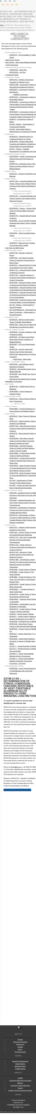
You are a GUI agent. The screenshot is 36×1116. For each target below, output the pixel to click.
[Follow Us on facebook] (35, 1111)
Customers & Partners (20, 1042)
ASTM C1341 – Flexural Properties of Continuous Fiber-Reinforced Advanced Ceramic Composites (22, 277)
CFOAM (20, 1078)
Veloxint (20, 1088)
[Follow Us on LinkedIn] (34, 1114)
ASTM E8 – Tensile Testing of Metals (22, 614)
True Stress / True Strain (18, 663)
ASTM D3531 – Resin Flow (18, 70)
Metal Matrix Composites (14, 381)
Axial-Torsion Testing (12, 60)
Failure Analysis (20, 1064)
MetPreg (20, 1083)
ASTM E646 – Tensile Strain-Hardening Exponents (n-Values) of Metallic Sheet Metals (22, 641)
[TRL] (9, 4)
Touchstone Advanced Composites (20, 1080)
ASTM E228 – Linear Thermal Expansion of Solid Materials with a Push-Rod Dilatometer (23, 671)
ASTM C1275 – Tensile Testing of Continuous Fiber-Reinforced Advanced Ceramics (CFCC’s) (22, 547)
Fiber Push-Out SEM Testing (15, 248)
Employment (20, 1044)
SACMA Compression (21, 95)
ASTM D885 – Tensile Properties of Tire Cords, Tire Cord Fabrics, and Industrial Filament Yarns (23, 579)
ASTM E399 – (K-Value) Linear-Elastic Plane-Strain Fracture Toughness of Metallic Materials (22, 339)
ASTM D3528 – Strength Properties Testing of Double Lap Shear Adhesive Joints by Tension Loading (22, 448)
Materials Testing (20, 1066)
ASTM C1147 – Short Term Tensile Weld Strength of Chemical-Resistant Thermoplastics (23, 540)
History (20, 1049)
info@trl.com (8, 703)
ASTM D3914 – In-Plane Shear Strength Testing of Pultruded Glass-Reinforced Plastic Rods (22, 460)
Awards (20, 1039)
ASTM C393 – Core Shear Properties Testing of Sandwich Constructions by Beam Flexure (22, 260)
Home (2, 25)
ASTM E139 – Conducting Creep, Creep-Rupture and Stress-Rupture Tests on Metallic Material (23, 166)
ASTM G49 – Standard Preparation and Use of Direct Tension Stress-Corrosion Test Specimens (23, 502)
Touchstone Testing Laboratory (20, 1085)
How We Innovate (20, 1052)
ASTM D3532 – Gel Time (18, 72)
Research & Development (20, 1061)
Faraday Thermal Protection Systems (20, 1090)
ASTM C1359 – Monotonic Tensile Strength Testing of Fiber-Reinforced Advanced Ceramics (22, 554)
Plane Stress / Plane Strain (22, 359)
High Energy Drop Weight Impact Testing (23, 379)
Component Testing (12, 75)
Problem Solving (20, 1069)
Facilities (20, 1047)
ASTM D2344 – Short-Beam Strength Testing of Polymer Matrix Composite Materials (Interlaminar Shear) (22, 441)
